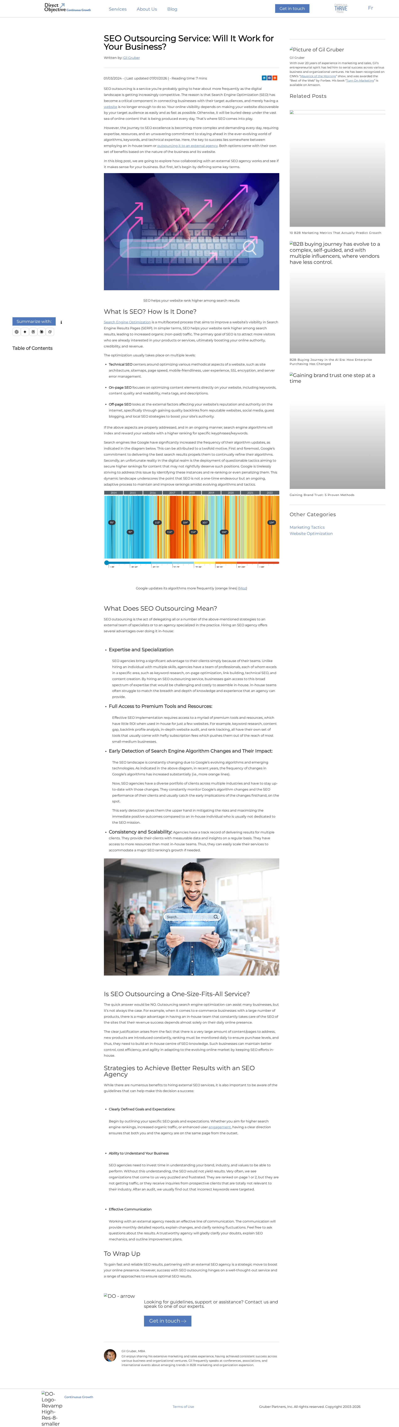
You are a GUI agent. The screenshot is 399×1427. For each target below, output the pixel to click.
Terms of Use (183, 1407)
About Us (147, 9)
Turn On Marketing (360, 80)
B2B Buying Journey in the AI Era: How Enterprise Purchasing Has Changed (331, 362)
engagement (220, 1127)
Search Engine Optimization (127, 322)
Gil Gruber (131, 58)
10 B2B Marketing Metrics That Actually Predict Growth (335, 233)
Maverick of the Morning (318, 76)
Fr (370, 7)
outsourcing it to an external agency (187, 146)
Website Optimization (311, 533)
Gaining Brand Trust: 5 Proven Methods (322, 495)
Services (117, 9)
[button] (34, 321)
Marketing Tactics (307, 527)
